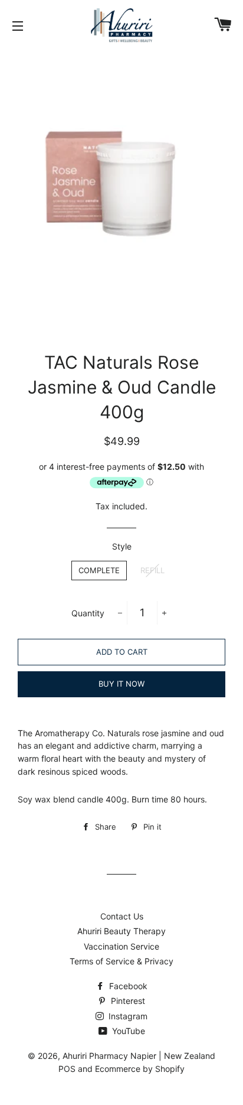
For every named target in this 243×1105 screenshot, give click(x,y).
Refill (152, 570)
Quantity (87, 613)
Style (122, 546)
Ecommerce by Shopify (140, 1069)
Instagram (126, 1016)
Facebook (127, 986)
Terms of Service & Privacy (121, 961)
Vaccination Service (121, 946)
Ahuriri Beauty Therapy (121, 931)
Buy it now (121, 683)
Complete (99, 570)
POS (66, 1069)
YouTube (127, 1031)
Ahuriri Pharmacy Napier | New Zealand (139, 1056)
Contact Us (121, 916)
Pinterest (127, 1001)
